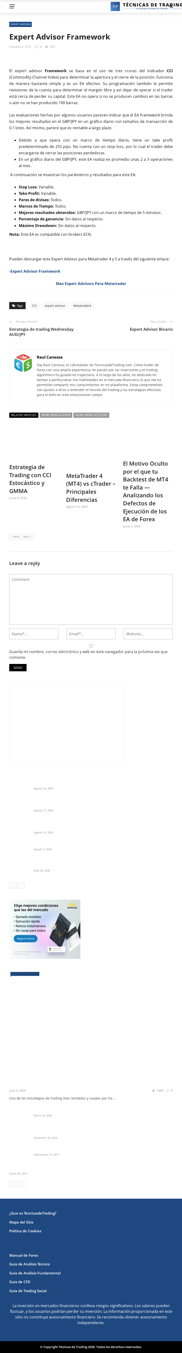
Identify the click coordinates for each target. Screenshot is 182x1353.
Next (26, 537)
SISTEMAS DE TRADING (25, 973)
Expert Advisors (20, 24)
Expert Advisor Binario (151, 329)
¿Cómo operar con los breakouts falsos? (63, 1083)
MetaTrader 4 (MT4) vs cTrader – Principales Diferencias (90, 487)
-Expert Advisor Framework (34, 271)
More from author (55, 415)
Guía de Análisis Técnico (29, 1264)
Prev (16, 537)
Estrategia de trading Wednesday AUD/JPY (41, 331)
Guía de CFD (19, 1281)
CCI (34, 305)
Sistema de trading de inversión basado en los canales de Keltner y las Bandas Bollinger (101, 1129)
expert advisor (55, 305)
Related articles (23, 415)
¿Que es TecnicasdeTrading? (32, 1213)
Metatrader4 (82, 305)
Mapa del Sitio (21, 1222)
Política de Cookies (25, 1230)
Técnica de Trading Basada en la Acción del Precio (56, 1167)
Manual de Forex (23, 1255)
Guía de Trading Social (28, 1290)
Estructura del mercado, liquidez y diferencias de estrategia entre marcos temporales (97, 779)
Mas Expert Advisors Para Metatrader (91, 283)
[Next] (20, 885)
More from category (91, 415)
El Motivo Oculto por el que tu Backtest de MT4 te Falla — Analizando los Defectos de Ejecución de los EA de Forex (145, 491)
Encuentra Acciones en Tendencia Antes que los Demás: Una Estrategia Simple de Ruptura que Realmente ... (102, 824)
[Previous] (12, 885)
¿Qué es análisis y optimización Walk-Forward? (79, 1109)
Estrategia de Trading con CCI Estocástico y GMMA (30, 479)
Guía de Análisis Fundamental (35, 1273)
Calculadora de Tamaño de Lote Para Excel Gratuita (83, 843)
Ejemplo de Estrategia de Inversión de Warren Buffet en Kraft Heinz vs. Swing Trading (102, 802)
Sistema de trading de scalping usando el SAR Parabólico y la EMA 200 (101, 1148)
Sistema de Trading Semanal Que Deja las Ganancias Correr (91, 864)
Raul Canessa (50, 357)
